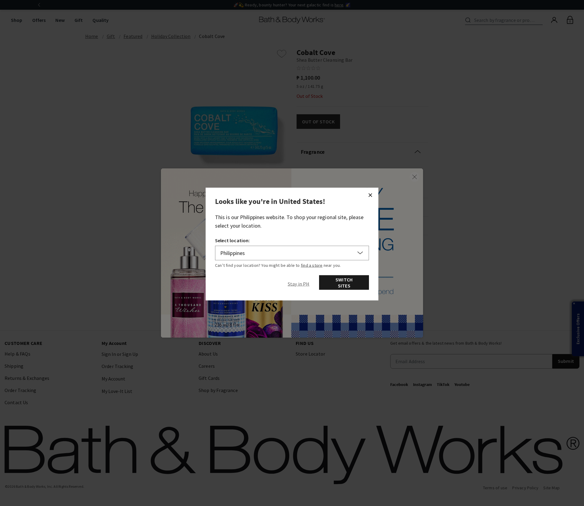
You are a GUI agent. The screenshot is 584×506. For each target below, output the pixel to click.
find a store (312, 265)
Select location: (232, 240)
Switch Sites (344, 282)
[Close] (370, 195)
